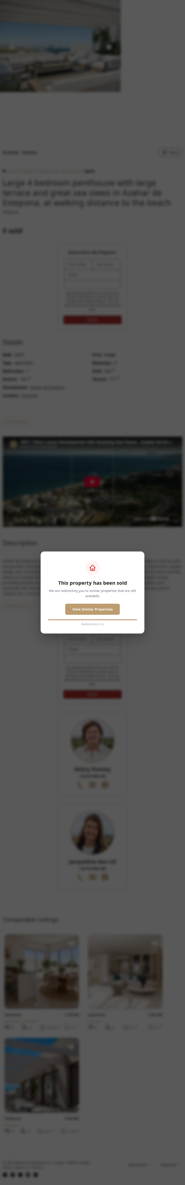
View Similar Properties (92, 609)
